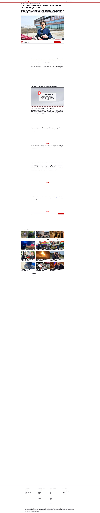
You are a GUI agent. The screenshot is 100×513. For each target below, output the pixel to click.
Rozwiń (47, 143)
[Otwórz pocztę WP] (66, 1)
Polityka (57, 1)
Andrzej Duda (39, 492)
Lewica (63, 493)
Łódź (50, 492)
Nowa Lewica (64, 494)
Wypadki (26, 493)
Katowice (51, 499)
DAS (25, 41)
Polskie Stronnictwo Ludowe (66, 491)
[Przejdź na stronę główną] (26, 1)
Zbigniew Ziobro (39, 491)
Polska (36, 1)
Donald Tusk (39, 493)
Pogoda (49, 1)
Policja (26, 491)
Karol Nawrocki (39, 498)
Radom (51, 498)
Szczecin (51, 493)
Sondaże (26, 494)
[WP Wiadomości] (31, 1)
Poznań (51, 494)
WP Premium (44, 1)
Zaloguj (71, 1)
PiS (56, 196)
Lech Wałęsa (39, 497)
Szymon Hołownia (40, 494)
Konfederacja (64, 492)
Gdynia (51, 497)
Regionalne (52, 1)
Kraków (51, 491)
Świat (40, 1)
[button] (68, 1)
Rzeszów (51, 500)
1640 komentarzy (61, 213)
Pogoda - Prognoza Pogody (28, 492)
